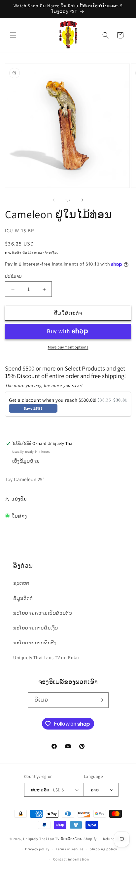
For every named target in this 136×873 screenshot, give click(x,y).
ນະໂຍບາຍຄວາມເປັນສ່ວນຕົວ (42, 613)
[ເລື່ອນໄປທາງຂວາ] (82, 200)
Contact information (71, 859)
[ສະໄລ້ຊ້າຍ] (53, 200)
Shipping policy (103, 849)
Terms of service (70, 849)
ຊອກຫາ (21, 583)
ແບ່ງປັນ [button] (19, 499)
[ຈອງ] (101, 700)
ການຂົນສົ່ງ (13, 252)
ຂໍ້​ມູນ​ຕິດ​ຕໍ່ (23, 598)
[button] (13, 35)
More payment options (68, 347)
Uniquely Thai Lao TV (41, 838)
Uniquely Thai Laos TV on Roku (46, 657)
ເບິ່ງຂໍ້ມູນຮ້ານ (25, 461)
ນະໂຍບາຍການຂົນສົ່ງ (34, 643)
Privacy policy (37, 849)
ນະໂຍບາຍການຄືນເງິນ (35, 628)
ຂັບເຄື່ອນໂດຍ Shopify (78, 838)
